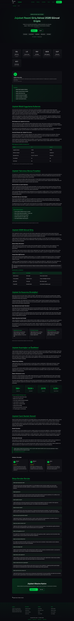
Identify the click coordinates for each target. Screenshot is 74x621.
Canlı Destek (40, 608)
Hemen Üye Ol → (33, 589)
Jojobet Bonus (27, 610)
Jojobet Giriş (29, 619)
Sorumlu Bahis (40, 613)
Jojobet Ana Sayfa (27, 608)
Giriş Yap (41, 589)
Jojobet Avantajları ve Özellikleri (21, 96)
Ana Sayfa (14, 5)
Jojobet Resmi (39, 619)
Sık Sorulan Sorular (40, 610)
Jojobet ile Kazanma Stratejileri (21, 95)
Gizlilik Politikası (53, 608)
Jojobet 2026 (44, 619)
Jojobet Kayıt (27, 613)
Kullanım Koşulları (53, 610)
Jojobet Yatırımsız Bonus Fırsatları (22, 91)
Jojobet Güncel (34, 619)
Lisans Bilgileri (53, 613)
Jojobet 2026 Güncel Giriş (20, 93)
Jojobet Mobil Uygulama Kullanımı (22, 89)
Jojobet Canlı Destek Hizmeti (21, 98)
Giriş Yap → (34, 30)
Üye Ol (41, 30)
